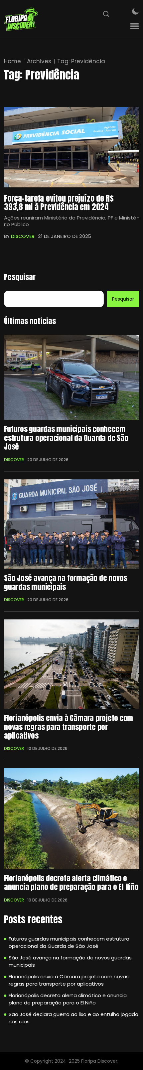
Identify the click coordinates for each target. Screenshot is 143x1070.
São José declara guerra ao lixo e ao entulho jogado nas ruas (73, 1018)
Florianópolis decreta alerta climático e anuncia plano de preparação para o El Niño (71, 883)
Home (12, 61)
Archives (39, 61)
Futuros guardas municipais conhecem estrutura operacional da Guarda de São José (66, 438)
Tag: (81, 61)
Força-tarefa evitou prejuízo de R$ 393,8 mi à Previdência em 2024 (59, 202)
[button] (134, 26)
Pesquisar (20, 277)
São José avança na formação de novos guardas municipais (65, 582)
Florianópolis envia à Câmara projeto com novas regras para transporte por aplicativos (68, 727)
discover (23, 236)
